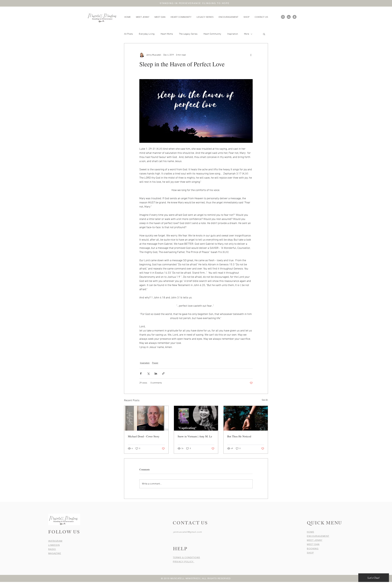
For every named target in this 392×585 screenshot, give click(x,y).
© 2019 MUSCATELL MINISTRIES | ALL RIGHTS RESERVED (196, 578)
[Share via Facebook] (140, 373)
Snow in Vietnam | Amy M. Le (195, 436)
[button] (264, 34)
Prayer (155, 363)
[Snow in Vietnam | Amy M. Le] (196, 418)
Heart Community (212, 34)
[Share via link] (163, 373)
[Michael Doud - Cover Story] (146, 418)
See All (265, 400)
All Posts (128, 34)
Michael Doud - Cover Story (143, 436)
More (246, 34)
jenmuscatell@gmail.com (187, 532)
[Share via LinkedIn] (155, 373)
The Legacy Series (188, 34)
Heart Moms (167, 34)
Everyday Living (147, 34)
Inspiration (232, 34)
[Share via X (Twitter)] (148, 373)
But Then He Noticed (239, 436)
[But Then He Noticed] (246, 418)
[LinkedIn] (289, 17)
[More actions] (251, 55)
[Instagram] (283, 17)
